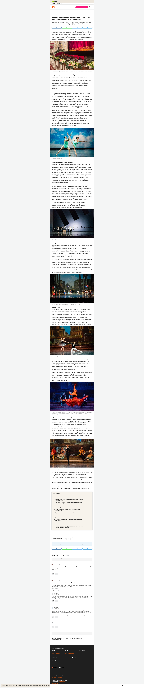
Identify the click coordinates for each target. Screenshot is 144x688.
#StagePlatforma (65, 113)
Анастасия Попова (55, 534)
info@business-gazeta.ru (56, 653)
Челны (53, 3)
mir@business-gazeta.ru (69, 653)
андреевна (56, 593)
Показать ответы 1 (55, 619)
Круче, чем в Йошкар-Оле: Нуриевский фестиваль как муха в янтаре (67, 495)
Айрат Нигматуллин (58, 564)
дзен (74, 658)
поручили (74, 419)
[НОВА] (81, 7)
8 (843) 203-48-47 (68, 651)
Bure (55, 622)
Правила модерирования (56, 639)
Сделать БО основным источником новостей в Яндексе (72, 544)
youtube (54, 660)
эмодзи (56, 573)
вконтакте (55, 657)
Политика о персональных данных (57, 677)
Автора (67, 555)
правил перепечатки (62, 681)
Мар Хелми (56, 607)
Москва (58, 3)
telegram (55, 658)
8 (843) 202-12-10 (55, 651)
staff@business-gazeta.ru (83, 651)
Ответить (53, 575)
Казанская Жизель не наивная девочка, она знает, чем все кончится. (68, 516)
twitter (74, 657)
